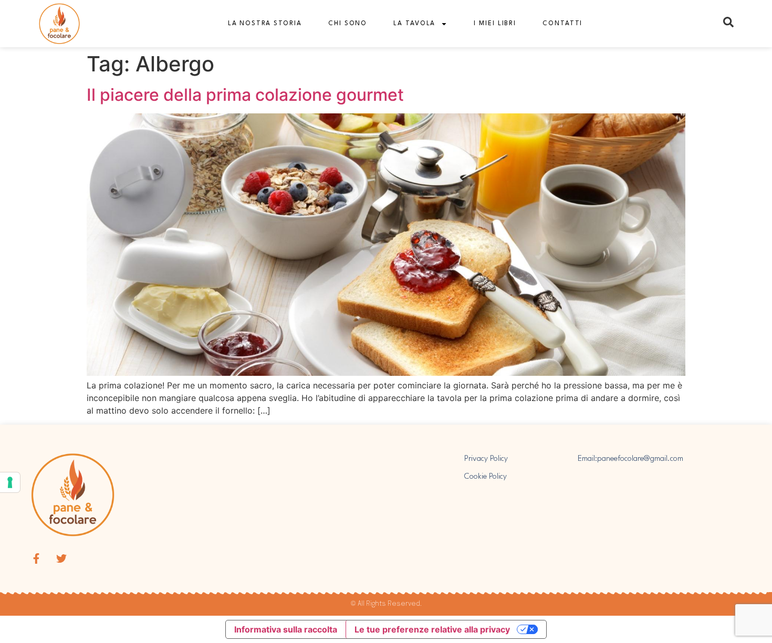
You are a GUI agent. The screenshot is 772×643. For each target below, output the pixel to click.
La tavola (414, 23)
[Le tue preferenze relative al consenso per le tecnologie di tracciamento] (10, 482)
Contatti (562, 23)
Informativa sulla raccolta (285, 629)
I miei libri (495, 23)
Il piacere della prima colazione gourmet (245, 95)
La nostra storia (265, 23)
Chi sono (347, 23)
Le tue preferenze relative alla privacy (432, 629)
